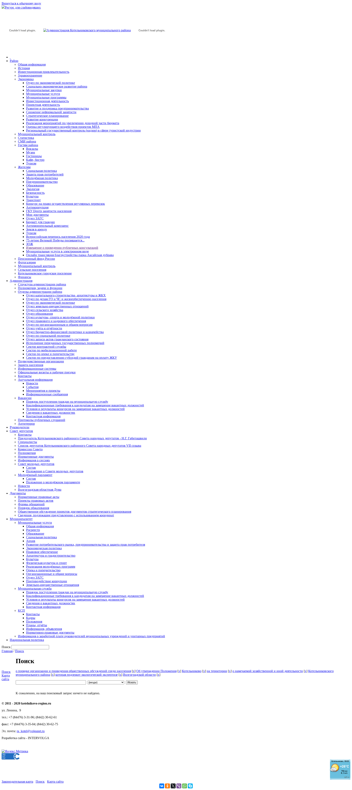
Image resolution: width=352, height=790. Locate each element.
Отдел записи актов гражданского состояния (57, 339)
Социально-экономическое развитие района (56, 86)
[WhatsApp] (184, 785)
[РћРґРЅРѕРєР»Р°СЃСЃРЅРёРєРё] (167, 785)
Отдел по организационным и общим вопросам (59, 324)
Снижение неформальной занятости (51, 112)
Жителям (24, 167)
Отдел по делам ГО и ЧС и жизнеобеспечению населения (66, 299)
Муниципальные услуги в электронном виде (57, 251)
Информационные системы (37, 368)
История (24, 68)
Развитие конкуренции (42, 119)
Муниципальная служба (35, 588)
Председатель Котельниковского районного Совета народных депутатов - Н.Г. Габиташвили (82, 438)
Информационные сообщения (47, 394)
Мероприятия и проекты (43, 390)
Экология (32, 189)
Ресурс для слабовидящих (23, 7)
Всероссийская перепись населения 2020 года (58, 236)
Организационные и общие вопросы (51, 574)
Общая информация (32, 64)
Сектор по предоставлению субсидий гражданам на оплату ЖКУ (71, 357)
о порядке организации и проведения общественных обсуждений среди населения (73, 671)
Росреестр (33, 530)
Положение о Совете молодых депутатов (54, 471)
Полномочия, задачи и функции (40, 288)
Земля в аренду (36, 229)
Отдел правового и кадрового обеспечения (56, 321)
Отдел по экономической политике (50, 82)
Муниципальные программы (46, 97)
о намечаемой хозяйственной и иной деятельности (267, 671)
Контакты (25, 376)
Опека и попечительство (43, 570)
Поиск (19, 651)
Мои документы (37, 214)
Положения (34, 621)
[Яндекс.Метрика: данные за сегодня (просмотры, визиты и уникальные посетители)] (15, 751)
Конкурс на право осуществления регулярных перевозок (65, 203)
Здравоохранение (30, 75)
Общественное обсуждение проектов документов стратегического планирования (74, 511)
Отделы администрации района (40, 291)
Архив (30, 541)
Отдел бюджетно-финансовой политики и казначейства (65, 332)
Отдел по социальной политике (48, 335)
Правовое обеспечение (42, 552)
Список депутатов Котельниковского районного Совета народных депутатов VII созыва (79, 445)
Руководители (19, 427)
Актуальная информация (35, 379)
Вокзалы (32, 148)
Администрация (21, 280)
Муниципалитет (21, 519)
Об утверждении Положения (156, 671)
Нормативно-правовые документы (50, 632)
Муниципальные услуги (43, 93)
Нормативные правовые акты (38, 497)
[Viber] (178, 785)
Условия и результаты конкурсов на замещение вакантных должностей (75, 409)
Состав (31, 467)
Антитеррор (26, 423)
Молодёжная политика (42, 178)
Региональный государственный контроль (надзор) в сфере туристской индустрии (83, 130)
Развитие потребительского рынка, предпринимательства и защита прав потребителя (85, 544)
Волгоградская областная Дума (39, 489)
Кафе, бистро (35, 159)
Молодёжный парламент (35, 475)
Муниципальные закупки (44, 90)
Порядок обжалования (33, 508)
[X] (173, 785)
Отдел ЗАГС (35, 218)
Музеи (30, 152)
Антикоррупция (37, 207)
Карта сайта (6, 677)
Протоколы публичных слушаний (41, 420)
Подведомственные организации (41, 361)
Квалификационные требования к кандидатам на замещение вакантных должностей (85, 405)
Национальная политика (27, 640)
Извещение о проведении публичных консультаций (62, 247)
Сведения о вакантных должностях (50, 412)
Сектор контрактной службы (46, 346)
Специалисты (27, 442)
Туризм (31, 163)
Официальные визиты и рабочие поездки (47, 372)
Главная (7, 651)
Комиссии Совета (30, 449)
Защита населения (30, 365)
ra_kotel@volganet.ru (31, 731)
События (32, 387)
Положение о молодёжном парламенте (53, 482)
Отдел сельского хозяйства (44, 310)
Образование (35, 185)
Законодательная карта (17, 781)
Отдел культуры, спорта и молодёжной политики (60, 317)
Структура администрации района (42, 284)
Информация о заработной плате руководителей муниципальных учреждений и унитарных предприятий (91, 636)
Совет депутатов (21, 431)
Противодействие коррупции (46, 581)
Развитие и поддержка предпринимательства (57, 108)
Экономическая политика (44, 548)
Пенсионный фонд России (36, 258)
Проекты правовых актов (35, 500)
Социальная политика (41, 170)
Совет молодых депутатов (36, 464)
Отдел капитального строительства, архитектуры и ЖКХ (66, 295)
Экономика (26, 79)
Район (14, 61)
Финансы (24, 277)
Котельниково (191, 671)
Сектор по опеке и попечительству (50, 354)
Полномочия (27, 453)
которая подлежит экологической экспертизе (86, 674)
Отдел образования (39, 313)
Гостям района (28, 145)
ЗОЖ (29, 244)
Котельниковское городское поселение (45, 273)
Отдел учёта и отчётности (44, 328)
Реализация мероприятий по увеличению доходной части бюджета (72, 123)
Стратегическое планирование (47, 115)
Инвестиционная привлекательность (43, 72)
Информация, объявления (44, 629)
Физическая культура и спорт (46, 563)
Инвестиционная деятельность (47, 101)
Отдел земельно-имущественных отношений (57, 306)
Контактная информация (43, 416)
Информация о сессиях (34, 460)
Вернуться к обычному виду (21, 3)
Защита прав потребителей (45, 174)
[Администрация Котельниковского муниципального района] (22, 49)
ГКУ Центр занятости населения (49, 211)
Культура (32, 196)
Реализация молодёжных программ (50, 566)
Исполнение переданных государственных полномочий (65, 343)
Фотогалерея (27, 262)
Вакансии (25, 398)
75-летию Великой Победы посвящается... (55, 240)
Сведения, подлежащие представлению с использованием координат (66, 515)
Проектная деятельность (43, 104)
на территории (217, 671)
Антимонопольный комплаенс (47, 225)
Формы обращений (31, 504)
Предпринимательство (42, 181)
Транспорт (33, 200)
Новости (32, 383)
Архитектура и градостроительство (50, 555)
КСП (21, 610)
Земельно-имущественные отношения (52, 585)
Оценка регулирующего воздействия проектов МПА (63, 126)
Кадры (30, 618)
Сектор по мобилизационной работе (51, 350)
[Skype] (190, 785)
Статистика (26, 137)
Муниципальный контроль (36, 134)
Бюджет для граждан (40, 222)
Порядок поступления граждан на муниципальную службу (67, 401)
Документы (18, 493)
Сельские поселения (32, 269)
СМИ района (27, 141)
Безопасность (35, 192)
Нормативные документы (36, 456)
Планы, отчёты (36, 625)
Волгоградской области (139, 674)
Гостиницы (34, 156)
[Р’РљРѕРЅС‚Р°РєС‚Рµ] (161, 785)
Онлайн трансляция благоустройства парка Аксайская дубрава (70, 255)
